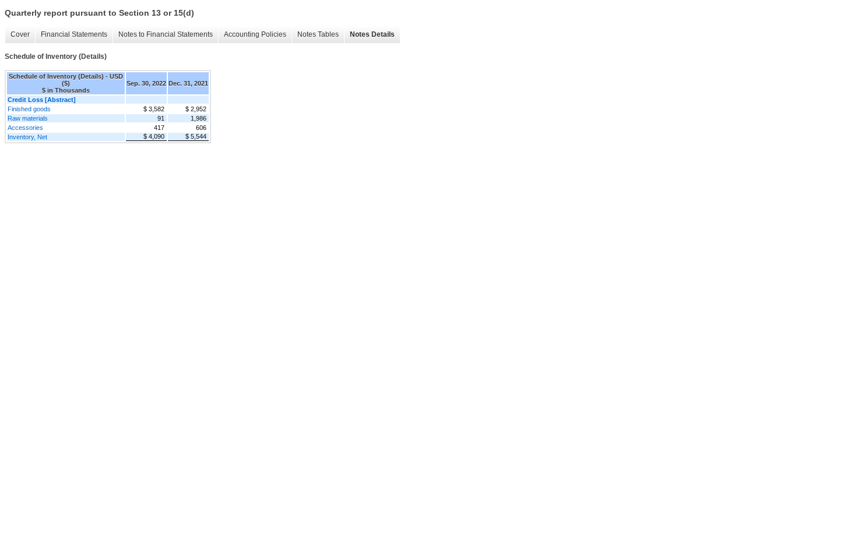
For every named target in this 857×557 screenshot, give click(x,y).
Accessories (25, 127)
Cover (20, 34)
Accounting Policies (255, 34)
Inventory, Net (27, 136)
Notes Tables (318, 34)
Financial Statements (74, 34)
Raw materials (28, 118)
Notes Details (372, 34)
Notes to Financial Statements (165, 34)
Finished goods (29, 108)
